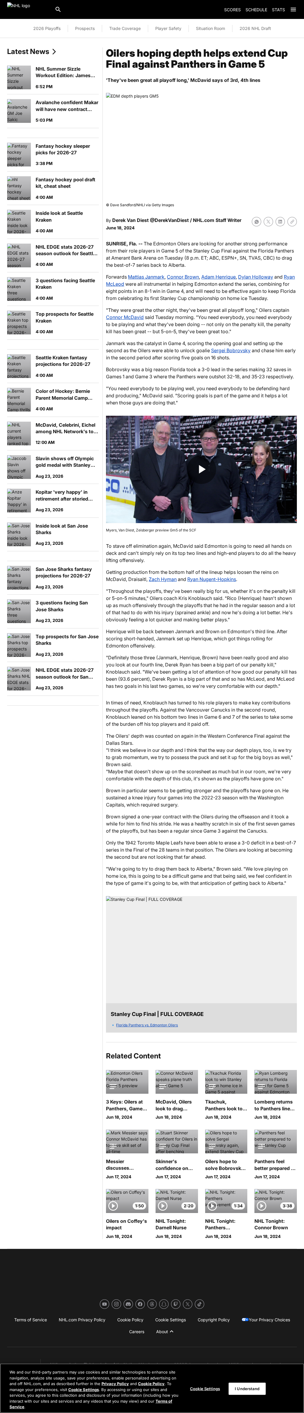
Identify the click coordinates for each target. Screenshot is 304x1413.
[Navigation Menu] (293, 9)
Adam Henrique (218, 277)
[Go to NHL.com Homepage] (28, 9)
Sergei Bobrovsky (231, 350)
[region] (152, 1388)
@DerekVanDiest (169, 220)
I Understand (247, 1388)
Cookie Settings (83, 1389)
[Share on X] (268, 221)
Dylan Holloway (255, 277)
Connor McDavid (125, 317)
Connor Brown (183, 277)
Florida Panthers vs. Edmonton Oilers (147, 1025)
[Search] (58, 9)
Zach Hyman (163, 579)
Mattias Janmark (146, 277)
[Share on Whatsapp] (256, 221)
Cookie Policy (151, 1383)
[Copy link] (292, 221)
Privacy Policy (115, 1383)
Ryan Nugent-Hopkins (211, 579)
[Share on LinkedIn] (280, 221)
